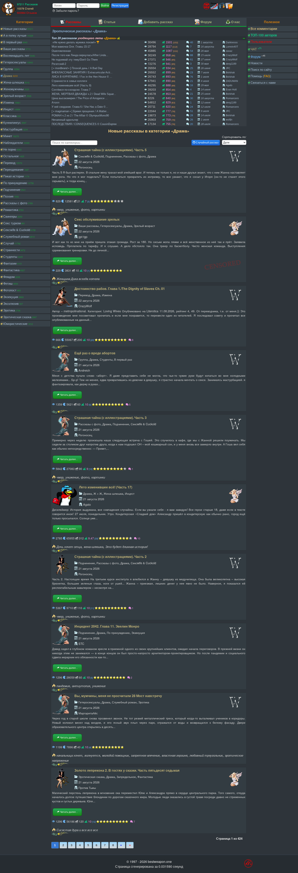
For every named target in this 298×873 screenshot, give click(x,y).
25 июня (205, 93)
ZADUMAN (232, 81)
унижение (72, 209)
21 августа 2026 (89, 365)
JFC (228, 68)
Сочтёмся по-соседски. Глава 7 (71, 89)
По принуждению (15, 183)
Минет (7, 136)
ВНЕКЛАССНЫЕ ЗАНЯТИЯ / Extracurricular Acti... (82, 72)
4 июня (205, 81)
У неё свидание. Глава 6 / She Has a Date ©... (80, 106)
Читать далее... (68, 191)
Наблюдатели (13, 142)
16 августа (207, 46)
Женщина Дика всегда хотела (78, 279)
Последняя (129, 845)
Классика (9, 116)
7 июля (205, 72)
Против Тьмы (87, 787)
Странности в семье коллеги (69, 80)
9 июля (205, 111)
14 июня (205, 89)
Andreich (84, 370)
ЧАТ (254, 49)
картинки (98, 209)
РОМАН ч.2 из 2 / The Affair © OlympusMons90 (80, 115)
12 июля (205, 106)
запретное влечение (145, 755)
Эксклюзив (11, 303)
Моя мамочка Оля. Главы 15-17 (71, 46)
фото (85, 209)
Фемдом (9, 276)
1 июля (205, 76)
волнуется (92, 755)
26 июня (205, 68)
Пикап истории (13, 176)
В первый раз (12, 42)
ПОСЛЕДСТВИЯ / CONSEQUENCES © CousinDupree (84, 124)
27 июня (205, 59)
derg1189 (231, 63)
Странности (11, 250)
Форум (255, 56)
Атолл (55, 102)
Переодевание (13, 169)
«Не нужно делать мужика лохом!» (74, 42)
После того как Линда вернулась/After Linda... (80, 55)
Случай (8, 243)
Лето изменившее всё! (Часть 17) (105, 487)
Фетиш (8, 283)
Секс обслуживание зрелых (97, 219)
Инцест (8, 109)
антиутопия (81, 686)
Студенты (10, 256)
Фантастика (11, 270)
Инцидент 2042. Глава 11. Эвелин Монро (106, 626)
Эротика (9, 310)
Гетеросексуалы (14, 62)
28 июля (205, 124)
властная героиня (175, 755)
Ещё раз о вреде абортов (94, 353)
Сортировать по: (234, 137)
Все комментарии (264, 28)
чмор (60, 209)
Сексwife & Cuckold (16, 230)
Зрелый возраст (14, 95)
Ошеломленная (61, 50)
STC (81, 643)
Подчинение (11, 189)
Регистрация (120, 5)
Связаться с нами (263, 82)
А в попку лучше (14, 35)
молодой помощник (115, 755)
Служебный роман (16, 236)
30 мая (205, 63)
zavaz (229, 51)
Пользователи (261, 41)
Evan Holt (231, 89)
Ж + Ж (97, 493)
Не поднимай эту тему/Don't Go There (75, 59)
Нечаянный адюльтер (65, 119)
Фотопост (9, 290)
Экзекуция (10, 297)
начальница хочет (70, 755)
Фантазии (9, 263)
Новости (256, 63)
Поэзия (8, 196)
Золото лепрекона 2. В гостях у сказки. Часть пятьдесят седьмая (126, 770)
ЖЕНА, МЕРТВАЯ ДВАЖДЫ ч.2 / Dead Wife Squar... (84, 93)
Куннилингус (12, 122)
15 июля (205, 55)
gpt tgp (82, 236)
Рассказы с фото (15, 203)
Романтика (10, 209)
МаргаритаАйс (88, 713)
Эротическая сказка (17, 317)
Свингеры (10, 216)
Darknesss (232, 42)
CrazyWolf (231, 55)
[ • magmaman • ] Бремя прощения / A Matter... (80, 111)
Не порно (9, 149)
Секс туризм (12, 223)
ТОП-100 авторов (264, 35)
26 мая (205, 51)
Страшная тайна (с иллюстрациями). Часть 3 (110, 417)
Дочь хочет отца (69, 546)
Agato (229, 85)
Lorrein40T (232, 46)
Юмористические (15, 323)
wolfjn (229, 119)
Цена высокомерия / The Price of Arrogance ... (80, 98)
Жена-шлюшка (13, 82)
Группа (8, 69)
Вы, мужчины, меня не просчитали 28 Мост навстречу (118, 695)
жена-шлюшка (93, 546)
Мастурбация (12, 129)
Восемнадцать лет (16, 55)
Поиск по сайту (261, 69)
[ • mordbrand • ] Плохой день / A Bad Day (77, 68)
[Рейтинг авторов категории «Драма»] (118, 38)
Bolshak (230, 72)
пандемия (63, 686)
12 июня (205, 102)
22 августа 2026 (89, 161)
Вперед (121, 845)
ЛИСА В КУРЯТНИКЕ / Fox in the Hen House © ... (82, 76)
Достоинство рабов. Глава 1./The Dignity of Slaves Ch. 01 (119, 288)
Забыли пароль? (67, 10)
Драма (7, 76)
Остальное (11, 156)
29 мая (205, 85)
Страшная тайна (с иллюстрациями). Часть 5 (110, 149)
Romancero (232, 98)
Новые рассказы (15, 28)
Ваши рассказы (14, 49)
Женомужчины (13, 89)
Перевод (9, 163)
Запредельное (126, 776)
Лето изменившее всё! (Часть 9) (71, 85)
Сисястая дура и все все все (77, 830)
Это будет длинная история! (126, 546)
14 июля (205, 115)
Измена (8, 102)
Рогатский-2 (59, 63)
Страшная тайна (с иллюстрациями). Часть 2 (110, 556)
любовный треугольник (206, 755)
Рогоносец (85, 167)
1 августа (207, 42)
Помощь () (261, 76)
